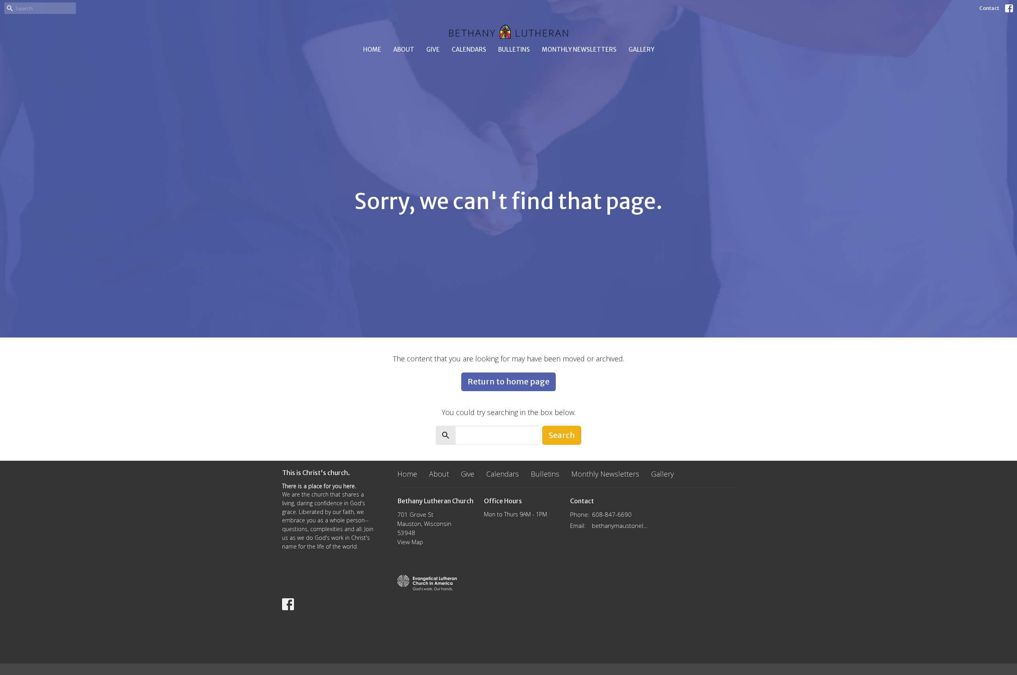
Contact (989, 8)
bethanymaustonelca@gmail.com (620, 526)
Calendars (469, 49)
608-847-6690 (612, 514)
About (403, 49)
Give (433, 49)
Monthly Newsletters (579, 49)
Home (372, 49)
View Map (410, 542)
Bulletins (514, 49)
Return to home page (508, 381)
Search (562, 435)
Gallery (641, 49)
